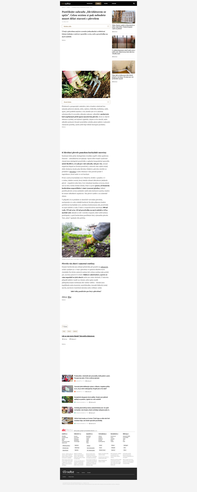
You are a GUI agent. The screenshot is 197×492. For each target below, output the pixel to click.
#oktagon (126, 445)
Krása (112, 437)
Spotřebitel (76, 440)
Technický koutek (66, 441)
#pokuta (76, 445)
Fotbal (87, 438)
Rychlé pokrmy (101, 441)
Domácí (75, 436)
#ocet (69, 331)
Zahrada (114, 3)
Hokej (87, 440)
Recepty (100, 440)
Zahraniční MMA (126, 436)
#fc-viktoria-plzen (91, 450)
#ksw (125, 450)
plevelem (73, 172)
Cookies (64, 476)
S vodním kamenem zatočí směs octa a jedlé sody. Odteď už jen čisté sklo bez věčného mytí (123, 51)
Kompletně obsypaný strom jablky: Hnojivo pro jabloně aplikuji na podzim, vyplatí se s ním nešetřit (91, 398)
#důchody (77, 447)
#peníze (76, 450)
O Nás (78, 472)
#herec (113, 445)
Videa (124, 438)
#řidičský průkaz (66, 445)
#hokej (88, 445)
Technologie (76, 441)
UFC (124, 440)
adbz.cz (63, 7)
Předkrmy (100, 438)
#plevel (75, 331)
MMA (87, 441)
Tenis (87, 442)
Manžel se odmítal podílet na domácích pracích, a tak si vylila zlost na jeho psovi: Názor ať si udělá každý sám (116, 462)
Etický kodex (71, 476)
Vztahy (112, 441)
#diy (64, 331)
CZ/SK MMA (125, 437)
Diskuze (73, 339)
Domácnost (89, 3)
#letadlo (113, 447)
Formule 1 (88, 437)
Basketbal (88, 436)
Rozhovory (76, 438)
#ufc (125, 447)
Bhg (69, 297)
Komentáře (76, 437)
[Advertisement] (86, 52)
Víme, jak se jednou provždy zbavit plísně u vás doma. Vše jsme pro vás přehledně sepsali (122, 76)
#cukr (100, 447)
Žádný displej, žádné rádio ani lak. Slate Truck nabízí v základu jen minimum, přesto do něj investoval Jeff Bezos (67, 462)
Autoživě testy (65, 437)
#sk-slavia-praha (90, 448)
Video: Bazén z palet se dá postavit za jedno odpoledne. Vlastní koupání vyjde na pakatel (123, 26)
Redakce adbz (67, 26)
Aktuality (64, 436)
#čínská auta (65, 448)
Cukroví (100, 436)
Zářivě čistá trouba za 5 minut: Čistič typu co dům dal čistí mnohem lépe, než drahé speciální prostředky (92, 419)
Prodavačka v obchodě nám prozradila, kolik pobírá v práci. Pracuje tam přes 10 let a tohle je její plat (92, 377)
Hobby (98, 3)
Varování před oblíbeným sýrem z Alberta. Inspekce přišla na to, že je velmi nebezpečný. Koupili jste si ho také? (92, 387)
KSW (124, 441)
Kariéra (83, 472)
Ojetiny (63, 438)
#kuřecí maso (102, 450)
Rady (63, 440)
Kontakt (88, 472)
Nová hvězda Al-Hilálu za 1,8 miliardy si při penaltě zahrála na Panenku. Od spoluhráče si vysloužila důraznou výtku (91, 462)
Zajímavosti (64, 442)
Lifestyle (112, 438)
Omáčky (100, 437)
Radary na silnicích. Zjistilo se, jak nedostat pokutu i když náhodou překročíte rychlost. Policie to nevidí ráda (79, 456)
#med (100, 445)
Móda (112, 440)
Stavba (106, 3)
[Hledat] (134, 3)
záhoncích (104, 267)
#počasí (113, 450)
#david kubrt (65, 450)
